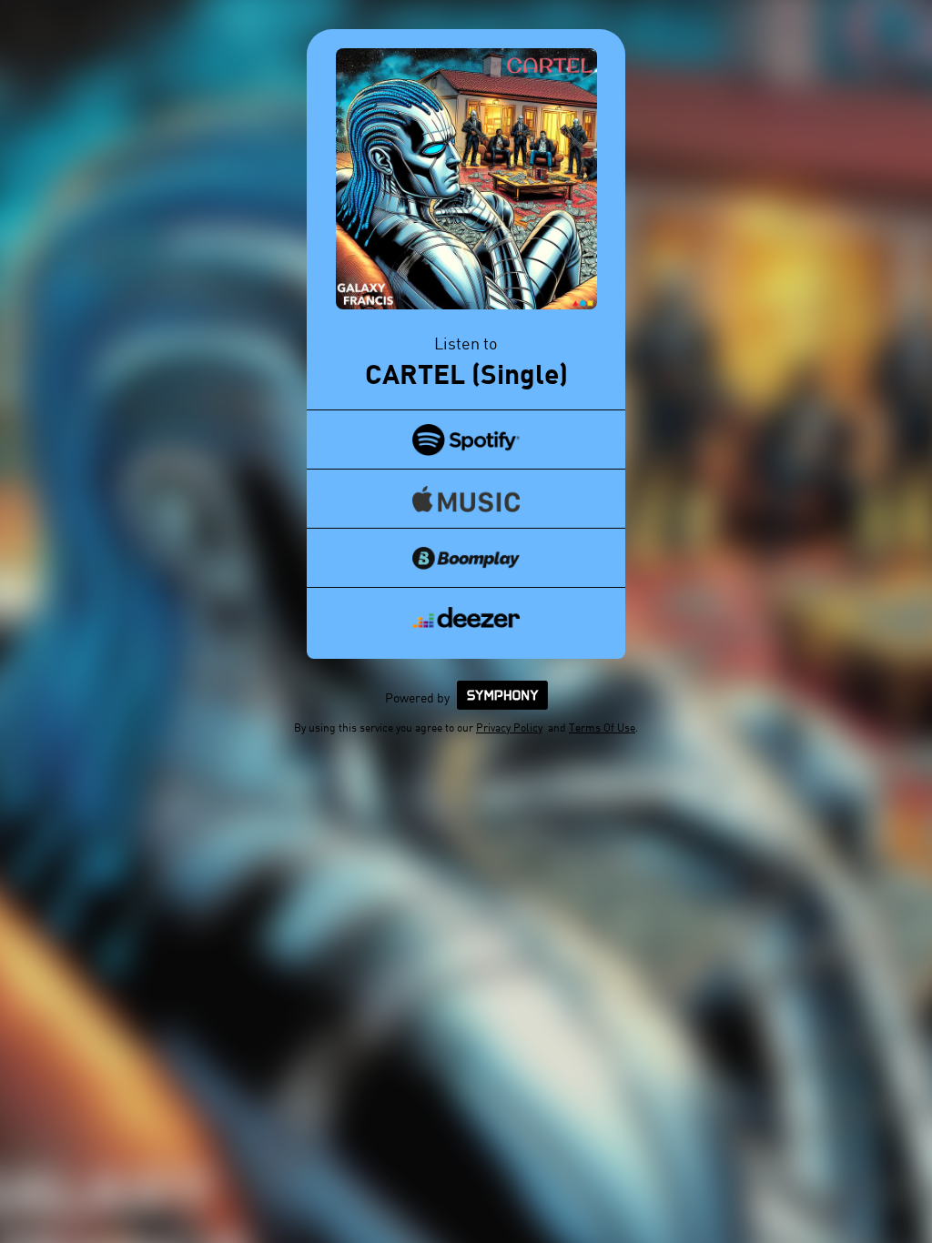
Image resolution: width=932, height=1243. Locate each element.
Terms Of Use (602, 727)
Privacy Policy (509, 727)
